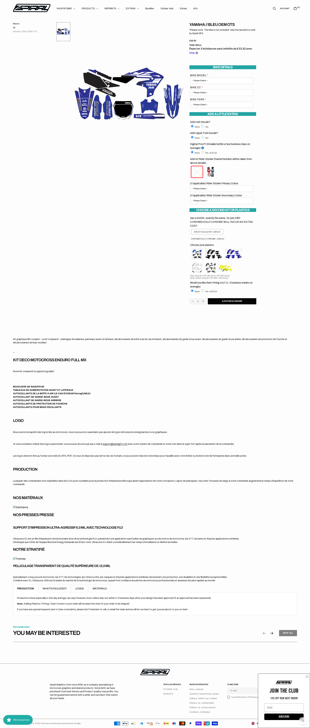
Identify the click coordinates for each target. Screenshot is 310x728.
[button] (284, 8)
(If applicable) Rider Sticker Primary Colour (214, 183)
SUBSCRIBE (284, 716)
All (14, 27)
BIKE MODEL (198, 75)
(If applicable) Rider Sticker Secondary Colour (216, 195)
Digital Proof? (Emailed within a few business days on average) (220, 146)
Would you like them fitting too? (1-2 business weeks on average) (221, 284)
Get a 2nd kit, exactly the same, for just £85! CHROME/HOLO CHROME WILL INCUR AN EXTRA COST (221, 222)
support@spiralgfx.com (115, 444)
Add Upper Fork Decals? (204, 133)
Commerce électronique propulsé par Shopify (60, 723)
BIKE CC (195, 87)
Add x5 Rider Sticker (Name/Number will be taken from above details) (221, 161)
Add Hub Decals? (200, 122)
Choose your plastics (202, 245)
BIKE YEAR (197, 99)
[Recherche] (274, 8)
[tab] (25, 588)
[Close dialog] (307, 676)
